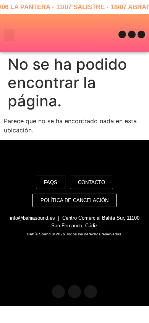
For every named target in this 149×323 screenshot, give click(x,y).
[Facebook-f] (122, 34)
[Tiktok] (141, 34)
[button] (9, 35)
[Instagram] (132, 34)
